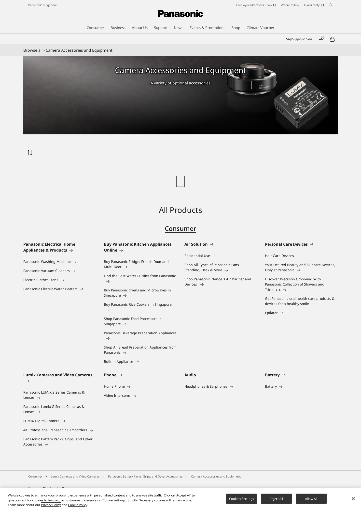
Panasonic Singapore (42, 5)
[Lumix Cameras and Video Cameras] (59, 380)
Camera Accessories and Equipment (216, 476)
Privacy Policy (51, 505)
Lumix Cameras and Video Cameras (75, 476)
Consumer (180, 228)
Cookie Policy (77, 505)
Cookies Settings (241, 498)
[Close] (353, 498)
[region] (180, 499)
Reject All (276, 498)
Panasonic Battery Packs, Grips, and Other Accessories (145, 476)
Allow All (311, 498)
